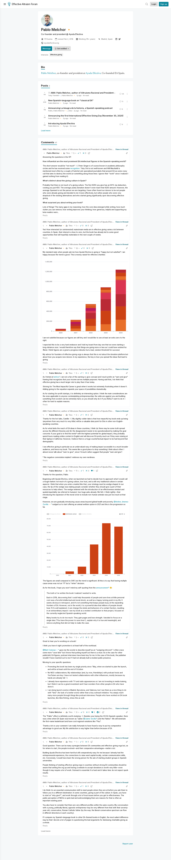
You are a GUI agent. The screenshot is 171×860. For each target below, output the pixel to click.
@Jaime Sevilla (90, 719)
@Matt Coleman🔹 (50, 650)
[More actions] (127, 94)
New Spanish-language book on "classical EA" (70, 100)
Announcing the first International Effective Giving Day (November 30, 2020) (85, 115)
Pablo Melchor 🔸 (68, 95)
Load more (45, 130)
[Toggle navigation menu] (5, 4)
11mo (68, 153)
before (56, 377)
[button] (44, 153)
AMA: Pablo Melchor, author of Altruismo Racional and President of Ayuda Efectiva (91, 93)
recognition (75, 168)
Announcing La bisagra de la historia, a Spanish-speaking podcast (80, 108)
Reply (45, 215)
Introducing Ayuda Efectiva (61, 123)
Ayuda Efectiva (93, 73)
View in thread (121, 149)
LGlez (70, 111)
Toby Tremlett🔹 (54, 95)
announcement (102, 588)
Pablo (50, 111)
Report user (128, 844)
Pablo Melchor (48, 73)
